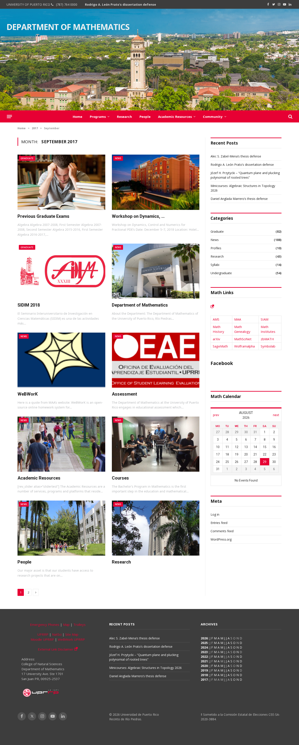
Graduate (27, 158)
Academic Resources (175, 116)
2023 (204, 652)
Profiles (216, 248)
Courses (120, 478)
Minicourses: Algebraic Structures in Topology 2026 (145, 668)
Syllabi (215, 265)
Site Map (71, 634)
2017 (204, 679)
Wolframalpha (244, 346)
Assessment (124, 394)
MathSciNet (243, 339)
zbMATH (267, 339)
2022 (204, 656)
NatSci (57, 634)
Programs (98, 116)
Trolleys (79, 624)
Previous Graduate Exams (43, 216)
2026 (204, 638)
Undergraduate (221, 273)
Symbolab (268, 346)
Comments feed (222, 531)
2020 (204, 666)
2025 (204, 643)
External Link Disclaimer (56, 649)
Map (66, 624)
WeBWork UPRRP (71, 639)
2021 (204, 661)
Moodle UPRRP (42, 639)
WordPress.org (221, 539)
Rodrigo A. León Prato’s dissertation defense (120, 5)
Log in (215, 514)
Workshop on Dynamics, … (138, 216)
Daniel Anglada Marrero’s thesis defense (239, 199)
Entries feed (219, 523)
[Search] (289, 116)
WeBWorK (28, 394)
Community (213, 116)
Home (77, 116)
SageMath (220, 346)
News (118, 158)
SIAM (264, 319)
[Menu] (9, 116)
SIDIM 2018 (29, 305)
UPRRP (42, 634)
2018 (204, 675)
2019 (204, 670)
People (145, 116)
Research (124, 116)
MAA (237, 319)
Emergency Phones (44, 624)
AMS (216, 319)
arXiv (216, 339)
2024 (204, 647)
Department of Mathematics (140, 305)
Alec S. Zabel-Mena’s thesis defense (236, 156)
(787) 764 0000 (65, 4)
